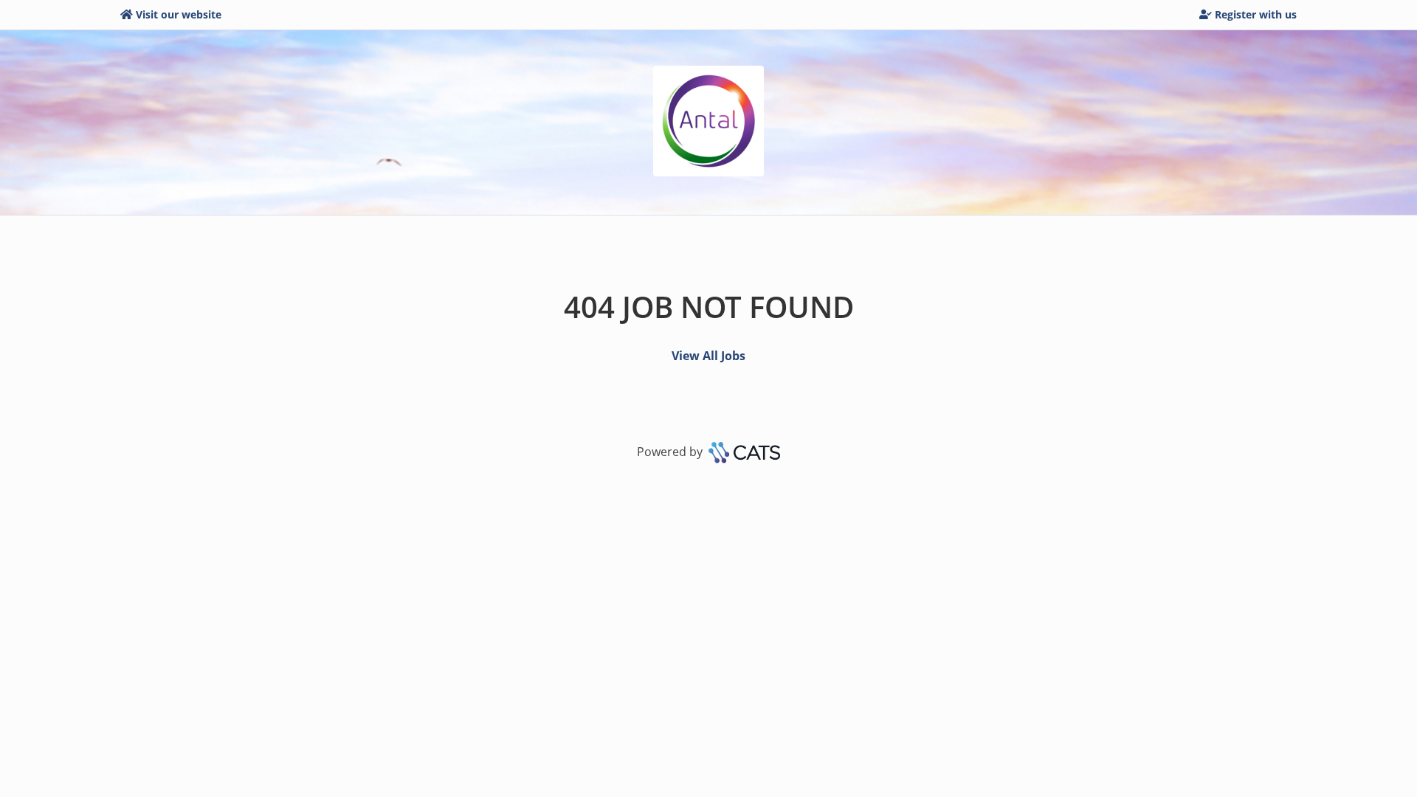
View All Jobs (708, 356)
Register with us (1256, 14)
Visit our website (178, 14)
